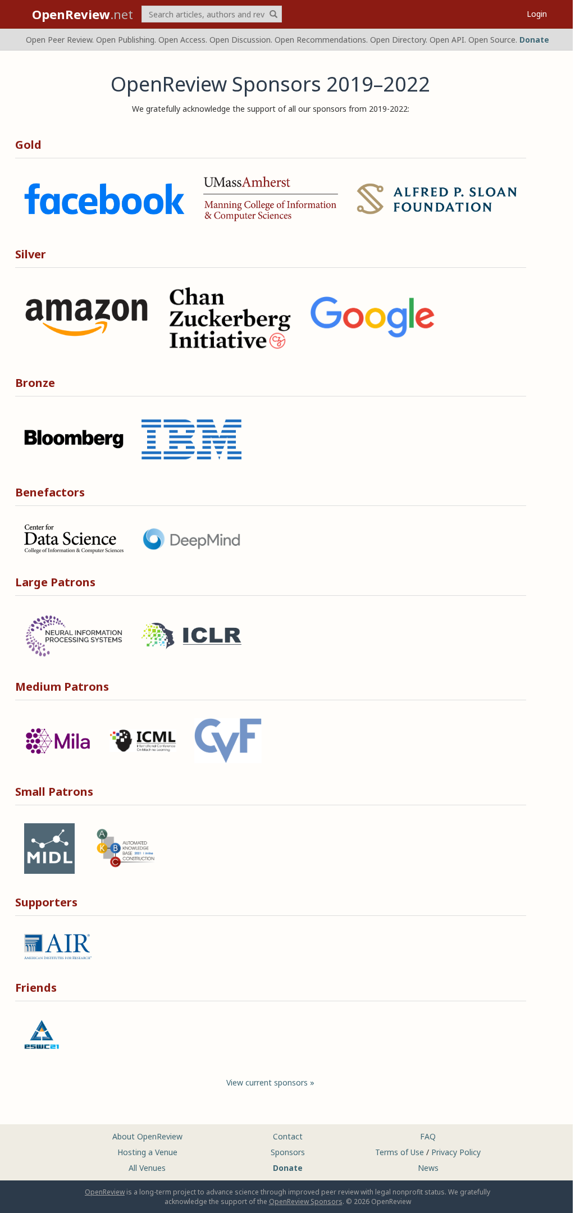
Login (537, 13)
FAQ (428, 1136)
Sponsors (288, 1152)
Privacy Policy (456, 1152)
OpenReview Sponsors (306, 1201)
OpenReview (105, 1192)
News (428, 1167)
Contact (288, 1136)
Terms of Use (399, 1152)
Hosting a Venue (147, 1152)
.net (82, 14)
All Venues (147, 1167)
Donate (534, 39)
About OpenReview (147, 1136)
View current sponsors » (270, 1082)
